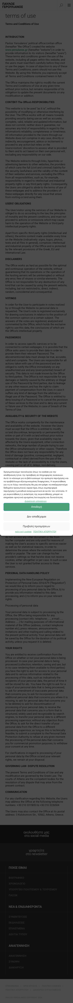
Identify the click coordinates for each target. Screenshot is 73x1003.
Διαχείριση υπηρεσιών (36, 501)
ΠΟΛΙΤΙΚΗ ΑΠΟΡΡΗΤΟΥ (44, 531)
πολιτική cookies (23, 531)
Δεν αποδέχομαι (36, 516)
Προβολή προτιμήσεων (36, 526)
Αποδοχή (36, 506)
